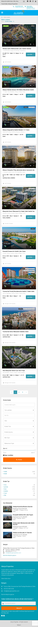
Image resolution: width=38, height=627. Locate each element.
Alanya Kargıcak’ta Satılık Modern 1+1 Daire (16, 130)
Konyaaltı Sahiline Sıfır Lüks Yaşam (23, 514)
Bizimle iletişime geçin (9, 555)
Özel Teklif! (31, 67)
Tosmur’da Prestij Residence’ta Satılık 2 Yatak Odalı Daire (19, 291)
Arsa (5, 484)
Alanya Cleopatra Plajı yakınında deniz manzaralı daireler (19, 170)
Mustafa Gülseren (9, 223)
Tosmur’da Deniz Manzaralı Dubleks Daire (15, 331)
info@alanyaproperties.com (13, 553)
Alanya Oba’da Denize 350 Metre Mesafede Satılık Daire (19, 90)
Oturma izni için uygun (29, 270)
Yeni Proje (32, 147)
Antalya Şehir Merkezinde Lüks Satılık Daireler (17, 48)
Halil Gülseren (8, 62)
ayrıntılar (30, 54)
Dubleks (6, 491)
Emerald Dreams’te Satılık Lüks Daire (14, 251)
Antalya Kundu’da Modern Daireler (23, 506)
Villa (5, 495)
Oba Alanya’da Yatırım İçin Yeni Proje (14, 370)
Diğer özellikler (8, 455)
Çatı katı (6, 487)
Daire (5, 489)
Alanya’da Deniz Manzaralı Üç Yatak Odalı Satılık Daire (19, 211)
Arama (20, 459)
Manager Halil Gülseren (10, 303)
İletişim (19, 625)
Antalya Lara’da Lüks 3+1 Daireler (22, 532)
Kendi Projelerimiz (30, 268)
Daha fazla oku (5, 578)
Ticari (5, 493)
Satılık (25, 67)
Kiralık (5, 473)
